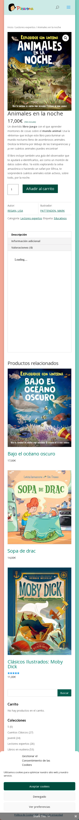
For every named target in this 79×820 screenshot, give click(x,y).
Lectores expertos (25, 27)
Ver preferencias (39, 807)
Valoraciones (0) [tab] (22, 247)
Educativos (60, 218)
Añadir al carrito (40, 188)
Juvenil (11, 738)
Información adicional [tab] (25, 241)
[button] (65, 38)
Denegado (39, 796)
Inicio (10, 27)
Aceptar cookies (39, 786)
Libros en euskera (18, 749)
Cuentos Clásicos (18, 732)
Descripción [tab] (19, 234)
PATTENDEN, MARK (52, 210)
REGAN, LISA (15, 210)
